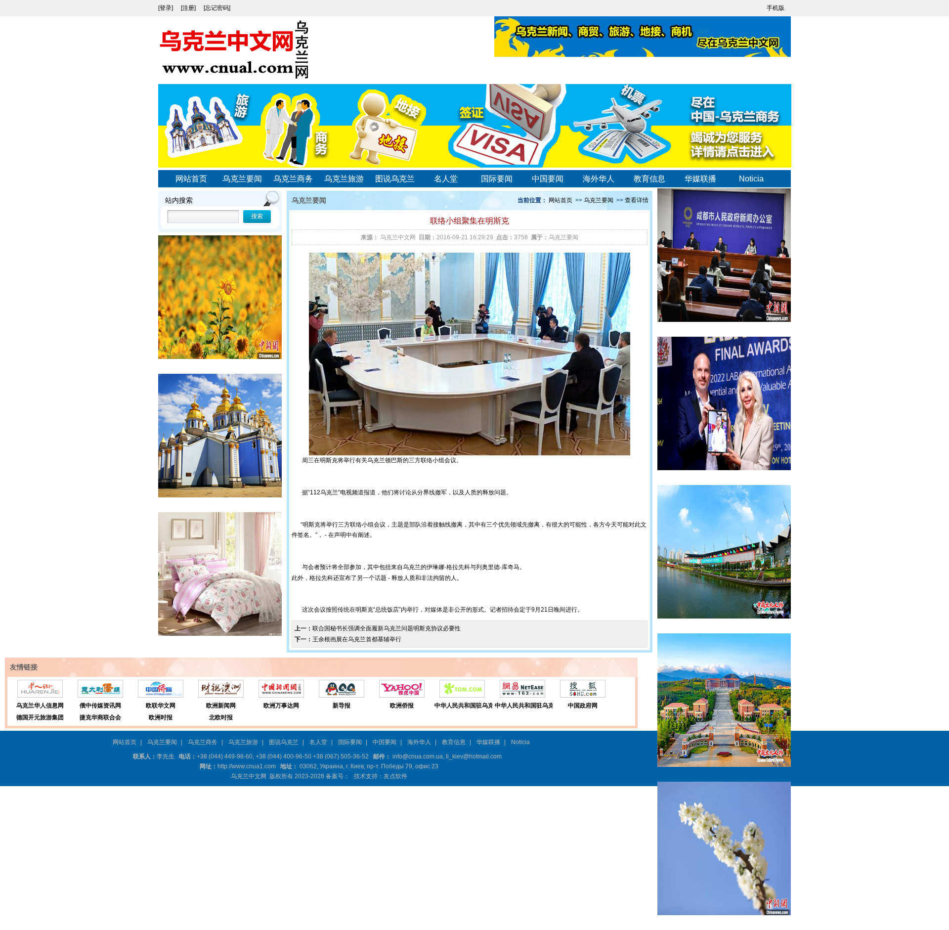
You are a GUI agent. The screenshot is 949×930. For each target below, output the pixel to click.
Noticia (751, 179)
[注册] (189, 7)
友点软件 (395, 776)
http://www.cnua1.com (246, 766)
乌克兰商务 (293, 179)
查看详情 (636, 200)
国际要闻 (497, 179)
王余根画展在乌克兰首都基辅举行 (356, 639)
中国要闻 (547, 179)
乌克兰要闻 (242, 179)
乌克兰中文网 (398, 237)
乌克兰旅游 (344, 179)
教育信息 (649, 179)
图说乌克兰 (395, 179)
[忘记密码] (217, 7)
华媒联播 (700, 179)
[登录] (166, 7)
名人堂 (446, 179)
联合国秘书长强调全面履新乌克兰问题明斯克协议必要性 (386, 628)
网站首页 (191, 179)
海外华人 (598, 179)
